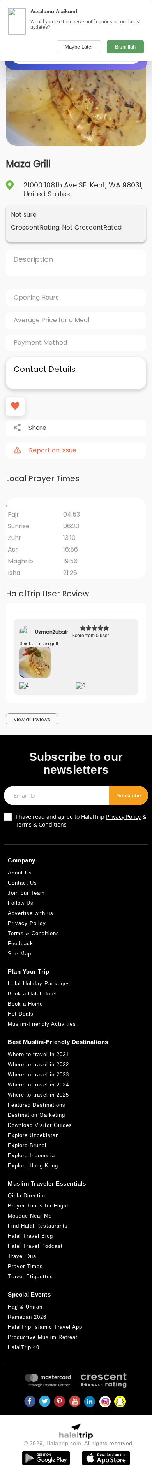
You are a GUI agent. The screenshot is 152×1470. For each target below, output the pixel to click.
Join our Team (26, 893)
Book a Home (25, 1004)
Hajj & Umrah (25, 1307)
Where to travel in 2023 (38, 1075)
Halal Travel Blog (30, 1236)
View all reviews (32, 719)
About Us (20, 873)
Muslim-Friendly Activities (42, 1024)
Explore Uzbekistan (33, 1135)
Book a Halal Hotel (32, 994)
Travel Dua (22, 1256)
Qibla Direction (27, 1195)
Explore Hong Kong (33, 1166)
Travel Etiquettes (30, 1276)
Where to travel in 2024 (38, 1085)
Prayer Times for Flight (38, 1206)
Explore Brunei (27, 1145)
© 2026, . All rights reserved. (79, 1443)
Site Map (19, 954)
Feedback (20, 943)
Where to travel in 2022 (38, 1064)
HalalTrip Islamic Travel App (45, 1327)
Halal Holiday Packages (39, 983)
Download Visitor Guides (40, 1125)
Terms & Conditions (41, 824)
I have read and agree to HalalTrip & (81, 820)
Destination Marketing (36, 1115)
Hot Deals (21, 1014)
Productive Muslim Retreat (43, 1337)
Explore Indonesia (31, 1155)
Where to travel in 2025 (38, 1095)
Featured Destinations (36, 1105)
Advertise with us (30, 913)
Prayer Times (25, 1266)
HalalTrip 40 (23, 1347)
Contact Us (22, 883)
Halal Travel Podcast (35, 1246)
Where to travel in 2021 (38, 1054)
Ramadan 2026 (27, 1317)
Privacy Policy (123, 816)
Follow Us (21, 903)
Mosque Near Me (30, 1216)
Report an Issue (52, 450)
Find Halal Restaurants (38, 1226)
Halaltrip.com (63, 1443)
